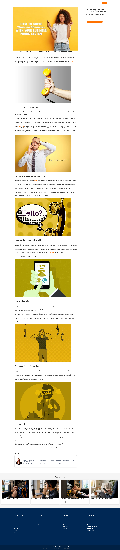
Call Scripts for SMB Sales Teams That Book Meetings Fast (42, 498)
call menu (44, 189)
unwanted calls (26, 305)
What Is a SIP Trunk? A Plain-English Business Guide (11, 498)
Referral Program (65, 526)
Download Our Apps (18, 515)
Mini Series (15, 532)
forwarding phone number (35, 116)
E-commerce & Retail (90, 528)
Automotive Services (90, 530)
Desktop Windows (17, 522)
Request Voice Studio (66, 522)
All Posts (15, 530)
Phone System (16, 537)
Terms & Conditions (65, 546)
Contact (39, 517)
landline (29, 378)
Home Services (89, 517)
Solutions (39, 524)
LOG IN (106, 0)
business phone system (25, 55)
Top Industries (90, 515)
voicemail (35, 180)
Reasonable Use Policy (55, 546)
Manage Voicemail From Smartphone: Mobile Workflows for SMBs (103, 498)
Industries (40, 522)
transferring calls (51, 252)
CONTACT (102, 0)
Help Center (65, 517)
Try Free (104, 3)
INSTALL (97, 0)
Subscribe (95, 22)
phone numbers (36, 319)
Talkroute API (65, 528)
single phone (21, 126)
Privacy (60, 546)
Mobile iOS (15, 517)
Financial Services (90, 524)
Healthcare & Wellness (91, 522)
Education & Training (90, 532)
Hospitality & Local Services (92, 526)
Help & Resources (67, 515)
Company (40, 515)
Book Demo (98, 3)
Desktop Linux (16, 524)
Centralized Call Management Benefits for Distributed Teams (72, 498)
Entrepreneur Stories (17, 534)
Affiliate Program (66, 524)
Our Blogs (16, 528)
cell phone (27, 437)
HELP (100, 0)
